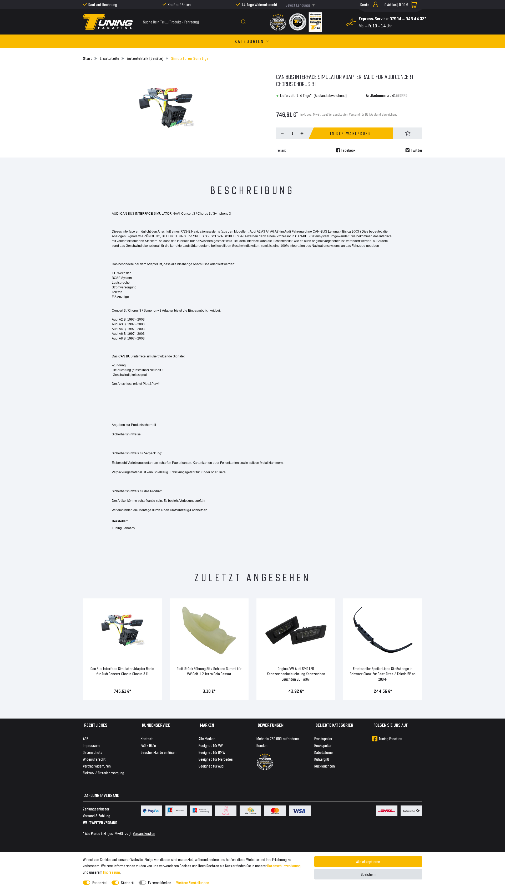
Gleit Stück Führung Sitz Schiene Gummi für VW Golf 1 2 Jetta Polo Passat (209, 671)
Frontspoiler (323, 738)
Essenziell (99, 882)
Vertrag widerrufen (97, 765)
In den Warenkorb (350, 133)
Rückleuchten (324, 765)
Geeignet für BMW (212, 752)
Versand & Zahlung (96, 815)
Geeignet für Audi (211, 765)
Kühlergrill (321, 758)
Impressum (111, 871)
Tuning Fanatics (390, 738)
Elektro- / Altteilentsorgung (103, 772)
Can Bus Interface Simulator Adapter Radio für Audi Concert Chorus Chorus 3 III (122, 671)
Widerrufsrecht (94, 758)
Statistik (127, 882)
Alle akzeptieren (368, 861)
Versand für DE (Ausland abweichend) (373, 114)
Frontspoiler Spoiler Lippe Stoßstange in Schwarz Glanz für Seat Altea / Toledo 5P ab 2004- (383, 673)
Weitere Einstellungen (192, 882)
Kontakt (147, 738)
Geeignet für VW (211, 745)
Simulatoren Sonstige (189, 58)
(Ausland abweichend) (330, 95)
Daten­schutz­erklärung (284, 865)
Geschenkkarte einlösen (158, 752)
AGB (85, 738)
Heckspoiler (322, 745)
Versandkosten (144, 833)
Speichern (368, 874)
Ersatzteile (109, 58)
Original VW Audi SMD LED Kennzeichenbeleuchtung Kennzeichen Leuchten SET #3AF (296, 673)
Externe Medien (159, 882)
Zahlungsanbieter (96, 808)
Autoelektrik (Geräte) (145, 58)
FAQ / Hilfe (148, 745)
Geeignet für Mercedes (216, 758)
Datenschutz (93, 752)
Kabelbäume (323, 752)
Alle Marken (207, 738)
